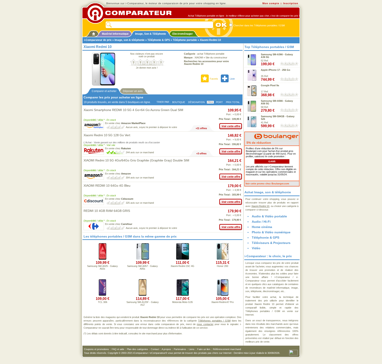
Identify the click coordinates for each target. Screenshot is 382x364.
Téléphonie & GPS (158, 40)
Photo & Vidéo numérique (271, 232)
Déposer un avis (133, 91)
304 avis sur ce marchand (140, 177)
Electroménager (182, 33)
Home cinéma (262, 227)
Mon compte (270, 3)
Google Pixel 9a (270, 85)
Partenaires (180, 349)
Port (219, 102)
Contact (155, 349)
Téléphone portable (185, 40)
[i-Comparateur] (94, 32)
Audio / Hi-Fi (261, 221)
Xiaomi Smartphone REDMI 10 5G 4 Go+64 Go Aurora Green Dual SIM (133, 110)
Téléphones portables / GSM (214, 320)
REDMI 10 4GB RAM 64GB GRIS (107, 211)
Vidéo (256, 248)
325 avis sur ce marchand (140, 202)
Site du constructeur (216, 57)
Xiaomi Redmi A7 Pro (222, 302)
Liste (232, 78)
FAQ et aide (118, 349)
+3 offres (201, 153)
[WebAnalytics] (293, 352)
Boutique (178, 102)
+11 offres (201, 128)
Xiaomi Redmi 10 (260, 206)
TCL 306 (102, 302)
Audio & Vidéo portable (269, 216)
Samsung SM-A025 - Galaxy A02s (102, 267)
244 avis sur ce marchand (140, 152)
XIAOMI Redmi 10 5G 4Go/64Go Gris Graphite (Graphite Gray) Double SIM (136, 160)
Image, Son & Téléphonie (150, 33)
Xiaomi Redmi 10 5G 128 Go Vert (107, 135)
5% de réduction (258, 142)
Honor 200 (222, 266)
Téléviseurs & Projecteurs (271, 243)
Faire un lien (203, 349)
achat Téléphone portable (210, 53)
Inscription (290, 3)
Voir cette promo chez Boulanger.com (267, 183)
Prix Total (233, 102)
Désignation (196, 102)
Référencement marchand (227, 349)
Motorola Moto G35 (182, 302)
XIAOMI (199, 57)
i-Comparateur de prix (98, 40)
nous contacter (205, 324)
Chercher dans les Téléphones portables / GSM (259, 25)
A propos (166, 349)
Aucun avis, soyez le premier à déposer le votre (151, 127)
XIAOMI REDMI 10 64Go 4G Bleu (107, 185)
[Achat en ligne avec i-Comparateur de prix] (132, 13)
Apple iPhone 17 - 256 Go (275, 70)
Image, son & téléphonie (130, 40)
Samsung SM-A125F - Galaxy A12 (142, 303)
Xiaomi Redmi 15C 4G (182, 266)
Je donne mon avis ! (147, 67)
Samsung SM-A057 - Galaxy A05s (142, 267)
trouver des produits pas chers (201, 353)
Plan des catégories (137, 349)
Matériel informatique (115, 33)
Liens (192, 349)
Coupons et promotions (96, 349)
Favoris (214, 78)
